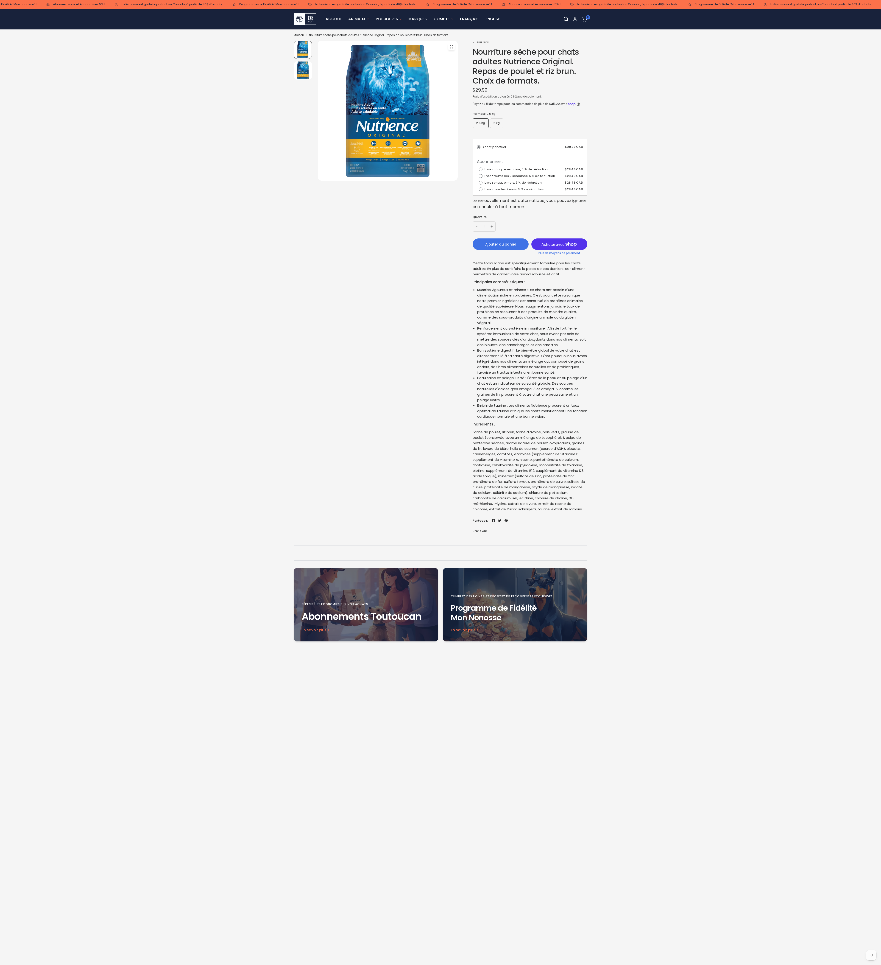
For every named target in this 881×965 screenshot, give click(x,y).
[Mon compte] (575, 19)
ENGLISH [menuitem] (492, 19)
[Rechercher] (566, 19)
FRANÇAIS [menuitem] (469, 19)
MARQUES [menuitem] (417, 19)
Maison (299, 35)
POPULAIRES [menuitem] (387, 19)
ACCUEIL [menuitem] (333, 19)
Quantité (480, 217)
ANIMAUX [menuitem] (356, 19)
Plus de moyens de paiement (559, 253)
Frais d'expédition (485, 96)
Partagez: (480, 520)
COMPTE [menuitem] (442, 19)
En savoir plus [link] (314, 630)
